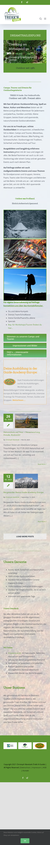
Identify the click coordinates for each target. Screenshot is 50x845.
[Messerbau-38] (25, 211)
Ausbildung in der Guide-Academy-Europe (20, 370)
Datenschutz (25, 767)
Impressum (36, 767)
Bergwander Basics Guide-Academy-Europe (23, 492)
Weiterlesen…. (19, 400)
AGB (44, 767)
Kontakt (26, 770)
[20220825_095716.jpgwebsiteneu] (25, 269)
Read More (41, 464)
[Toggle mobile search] (40, 18)
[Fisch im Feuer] (25, 240)
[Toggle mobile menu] (45, 18)
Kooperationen (14, 653)
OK (25, 841)
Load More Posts (25, 536)
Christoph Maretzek (12, 440)
